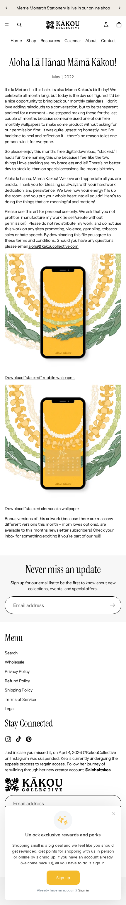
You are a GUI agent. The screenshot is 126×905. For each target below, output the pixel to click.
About (91, 40)
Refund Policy (17, 681)
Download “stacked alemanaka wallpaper (42, 508)
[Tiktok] (18, 739)
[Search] (19, 24)
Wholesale (14, 662)
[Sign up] (112, 605)
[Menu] (6, 25)
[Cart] (119, 24)
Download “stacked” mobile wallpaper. (40, 377)
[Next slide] (119, 7)
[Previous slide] (6, 7)
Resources (50, 40)
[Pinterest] (28, 739)
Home (16, 40)
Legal (9, 709)
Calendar (72, 40)
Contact (108, 40)
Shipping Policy (19, 690)
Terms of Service (20, 699)
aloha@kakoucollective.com (53, 246)
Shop (31, 40)
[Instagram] (8, 739)
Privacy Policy (17, 671)
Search (11, 653)
